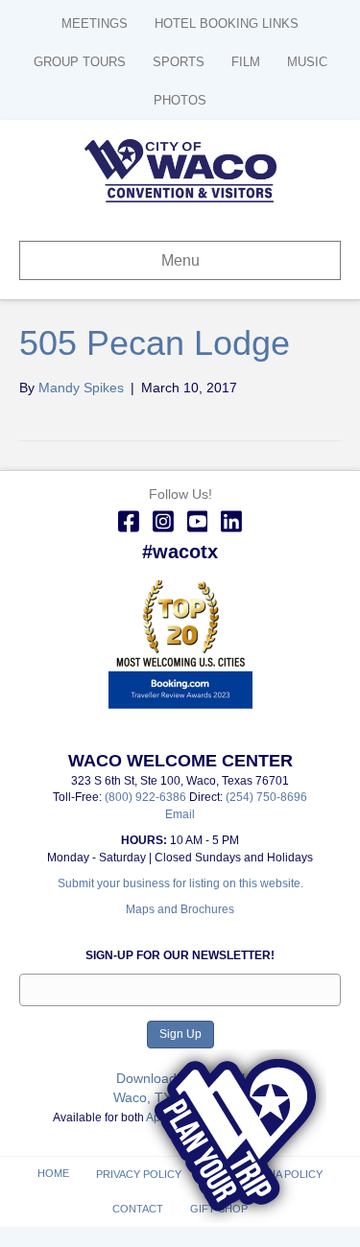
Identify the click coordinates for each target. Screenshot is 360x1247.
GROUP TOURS (80, 62)
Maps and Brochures (180, 909)
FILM (245, 62)
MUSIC (307, 62)
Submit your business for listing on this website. (180, 883)
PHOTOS (180, 100)
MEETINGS (94, 23)
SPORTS (178, 62)
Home (53, 1173)
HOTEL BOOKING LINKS (227, 23)
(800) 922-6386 (147, 797)
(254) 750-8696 (266, 797)
